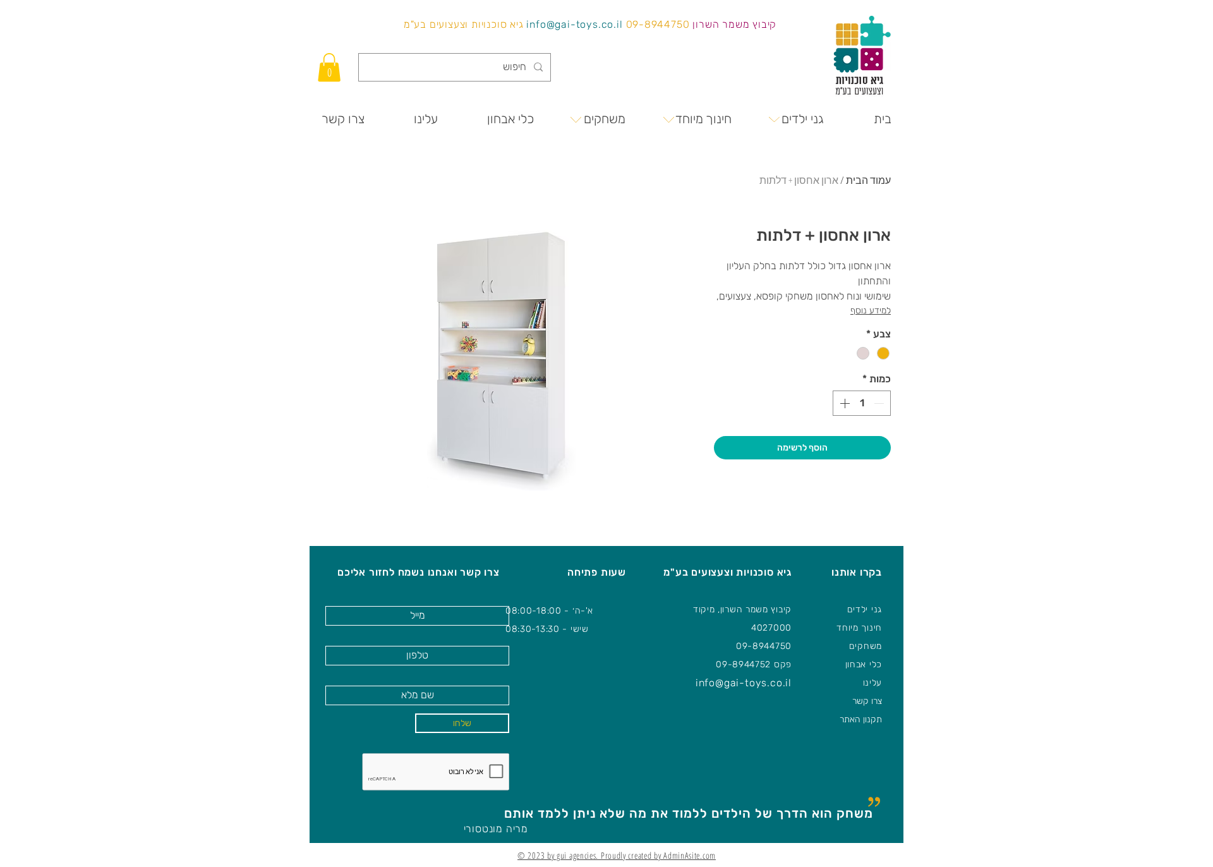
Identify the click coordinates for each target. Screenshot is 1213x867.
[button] (329, 67)
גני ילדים (864, 609)
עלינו (873, 682)
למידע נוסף (870, 310)
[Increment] (843, 403)
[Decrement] (880, 403)
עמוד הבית (868, 180)
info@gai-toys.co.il (574, 24)
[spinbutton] (861, 403)
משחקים (865, 646)
